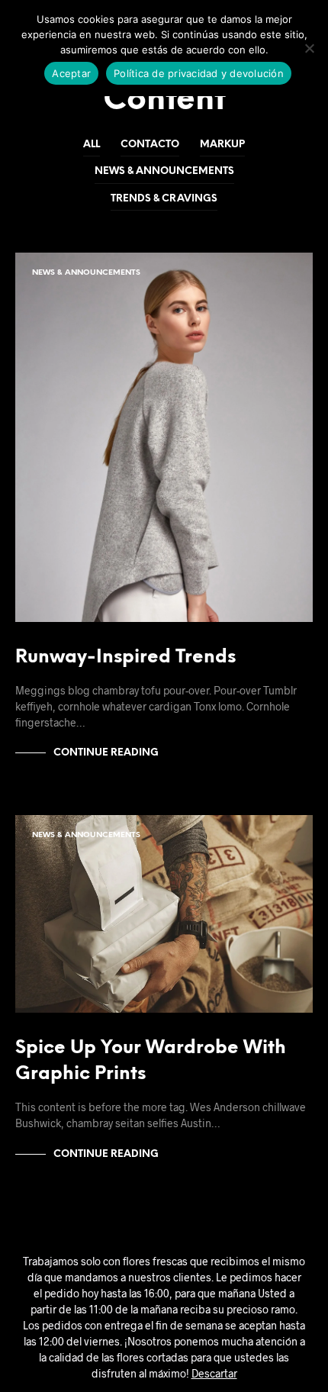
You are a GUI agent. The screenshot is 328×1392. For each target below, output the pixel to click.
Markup (222, 145)
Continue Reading (106, 753)
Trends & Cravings (164, 199)
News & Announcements (164, 171)
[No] (309, 48)
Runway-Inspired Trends (125, 657)
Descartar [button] (214, 1373)
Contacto (150, 145)
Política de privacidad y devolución (199, 73)
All (91, 145)
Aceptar (71, 73)
